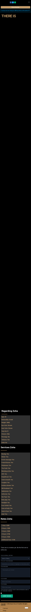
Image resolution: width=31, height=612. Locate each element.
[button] (29, 2)
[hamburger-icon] (26, 608)
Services (5, 608)
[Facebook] (11, 2)
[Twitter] (13, 2)
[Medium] (15, 2)
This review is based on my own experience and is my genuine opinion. (15, 590)
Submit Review (7, 596)
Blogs (4, 610)
